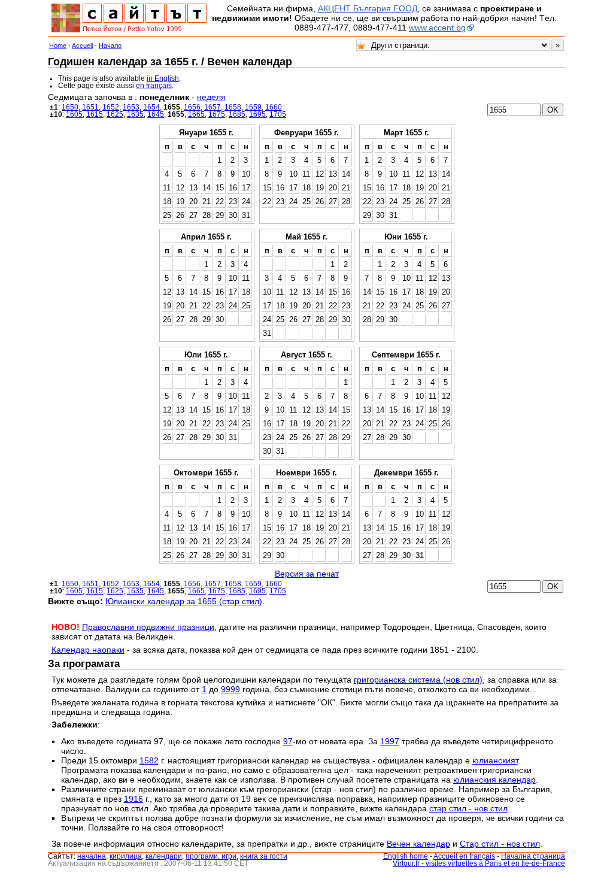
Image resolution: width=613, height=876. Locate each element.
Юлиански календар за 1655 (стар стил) (183, 601)
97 (288, 741)
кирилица (126, 856)
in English (163, 78)
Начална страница (533, 856)
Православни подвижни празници (148, 627)
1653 (131, 107)
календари (163, 856)
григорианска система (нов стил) (418, 679)
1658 (232, 107)
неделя (211, 97)
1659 (253, 107)
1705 (277, 114)
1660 (273, 107)
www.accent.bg (437, 27)
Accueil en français (464, 856)
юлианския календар (494, 779)
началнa (91, 856)
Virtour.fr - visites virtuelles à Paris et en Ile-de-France (479, 863)
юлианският (495, 760)
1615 (94, 114)
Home (57, 45)
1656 (192, 107)
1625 (115, 114)
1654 (151, 107)
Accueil (82, 45)
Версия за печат (307, 573)
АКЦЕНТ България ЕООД (367, 8)
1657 (212, 107)
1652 (110, 107)
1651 (90, 107)
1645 (155, 114)
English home (405, 856)
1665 (196, 114)
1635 (135, 114)
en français (154, 85)
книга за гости (263, 856)
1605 (74, 114)
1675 (216, 114)
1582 (149, 760)
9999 (230, 689)
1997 (389, 741)
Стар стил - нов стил (500, 843)
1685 (237, 114)
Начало (110, 45)
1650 (70, 107)
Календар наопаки (88, 649)
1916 (133, 799)
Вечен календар (418, 843)
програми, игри (211, 856)
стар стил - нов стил (468, 808)
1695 (257, 114)
